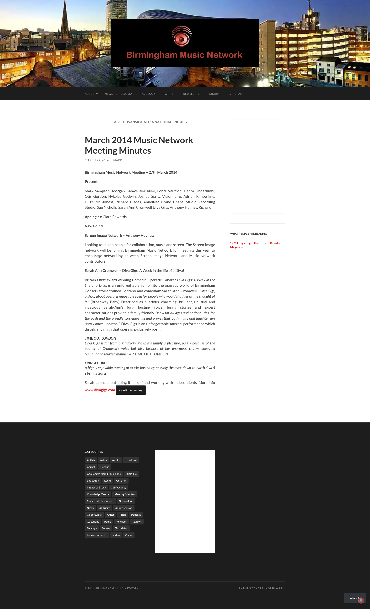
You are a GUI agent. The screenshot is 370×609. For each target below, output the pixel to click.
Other (110, 514)
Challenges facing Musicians (104, 473)
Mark (117, 160)
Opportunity (94, 514)
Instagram (234, 93)
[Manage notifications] (361, 600)
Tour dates (121, 528)
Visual (128, 535)
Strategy (92, 528)
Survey (106, 528)
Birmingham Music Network (117, 588)
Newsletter (192, 93)
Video (116, 535)
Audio (115, 460)
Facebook (147, 93)
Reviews (137, 521)
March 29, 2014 (97, 160)
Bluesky (127, 93)
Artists (91, 460)
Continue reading (130, 390)
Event (107, 480)
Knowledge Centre (98, 494)
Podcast (136, 514)
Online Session (123, 507)
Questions (93, 521)
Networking (126, 501)
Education (93, 480)
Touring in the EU (97, 535)
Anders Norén (264, 588)
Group (214, 93)
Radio (107, 521)
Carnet (91, 466)
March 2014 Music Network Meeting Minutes (139, 145)
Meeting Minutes (124, 494)
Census (104, 466)
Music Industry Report (100, 501)
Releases (121, 521)
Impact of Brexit (96, 487)
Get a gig (121, 480)
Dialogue (131, 473)
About (89, 93)
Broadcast (131, 460)
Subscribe (355, 598)
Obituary (104, 507)
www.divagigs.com (100, 390)
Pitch (122, 514)
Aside (103, 460)
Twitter (169, 93)
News (109, 93)
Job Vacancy (118, 487)
